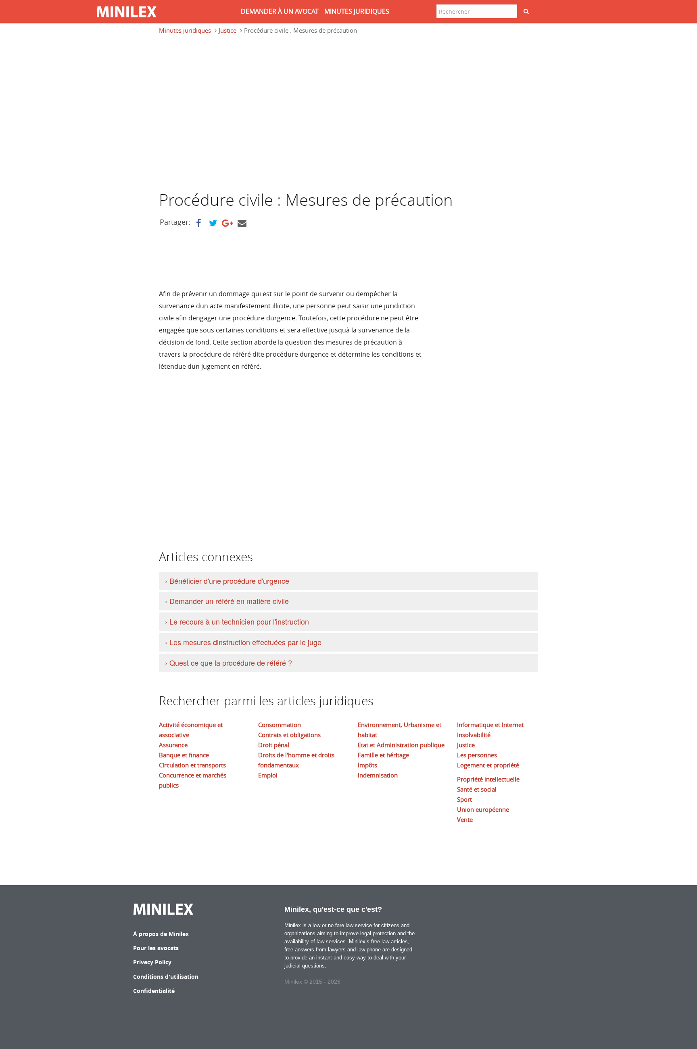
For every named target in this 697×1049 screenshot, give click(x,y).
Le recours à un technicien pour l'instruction (239, 621)
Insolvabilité (473, 735)
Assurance (173, 745)
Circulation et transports (192, 765)
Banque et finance (184, 755)
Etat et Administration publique (401, 745)
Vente (465, 819)
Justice (227, 30)
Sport (464, 799)
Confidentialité (154, 991)
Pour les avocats (156, 948)
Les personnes (477, 755)
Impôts (367, 765)
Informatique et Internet (490, 725)
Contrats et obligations (289, 735)
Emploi (268, 775)
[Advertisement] (226, 116)
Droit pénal (273, 745)
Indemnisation (378, 775)
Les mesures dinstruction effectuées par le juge (245, 642)
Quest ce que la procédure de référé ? (230, 662)
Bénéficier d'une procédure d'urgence (229, 580)
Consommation (279, 725)
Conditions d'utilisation (165, 976)
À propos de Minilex (161, 934)
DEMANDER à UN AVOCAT (280, 11)
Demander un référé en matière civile (229, 601)
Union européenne (483, 809)
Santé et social (477, 789)
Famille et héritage (383, 755)
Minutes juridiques (185, 30)
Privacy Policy (152, 962)
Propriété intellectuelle (488, 779)
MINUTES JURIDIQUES (356, 11)
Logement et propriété (488, 765)
